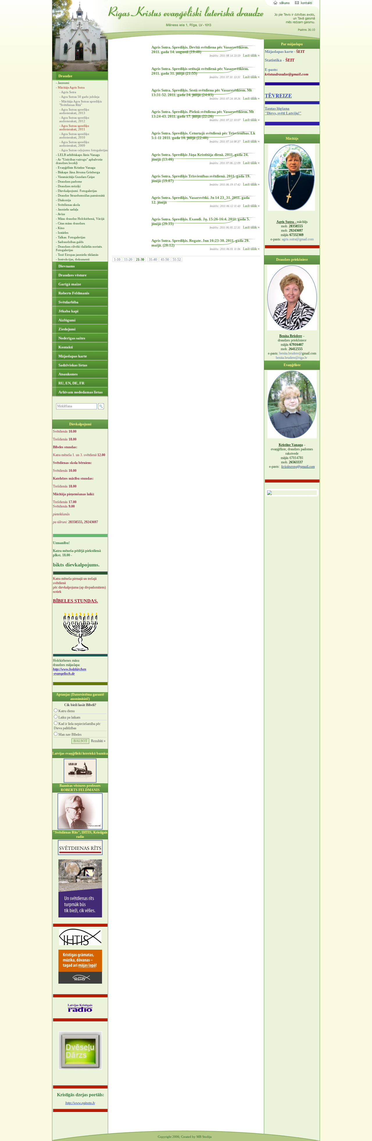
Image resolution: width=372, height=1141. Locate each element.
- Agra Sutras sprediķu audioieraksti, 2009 (74, 143)
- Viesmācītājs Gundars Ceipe (75, 177)
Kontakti (65, 347)
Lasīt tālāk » (251, 55)
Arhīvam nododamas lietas (80, 392)
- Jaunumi (62, 82)
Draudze (65, 76)
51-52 (177, 260)
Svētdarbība (68, 302)
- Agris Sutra (67, 92)
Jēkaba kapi (68, 311)
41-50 (165, 260)
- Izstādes (62, 232)
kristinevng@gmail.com (298, 467)
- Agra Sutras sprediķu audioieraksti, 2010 (74, 135)
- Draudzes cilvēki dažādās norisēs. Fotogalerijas (79, 248)
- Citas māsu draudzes (70, 223)
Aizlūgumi (67, 320)
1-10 (117, 260)
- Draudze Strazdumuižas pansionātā (80, 195)
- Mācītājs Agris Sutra (70, 87)
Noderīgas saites (71, 338)
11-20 (128, 260)
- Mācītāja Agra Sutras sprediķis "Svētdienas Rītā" (80, 103)
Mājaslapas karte (72, 356)
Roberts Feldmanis (73, 293)
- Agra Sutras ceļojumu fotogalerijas (83, 150)
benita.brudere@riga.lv (291, 358)
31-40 (153, 260)
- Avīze (60, 214)
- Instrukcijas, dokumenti (73, 259)
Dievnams (66, 266)
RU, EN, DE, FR (71, 383)
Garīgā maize (69, 284)
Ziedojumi (67, 329)
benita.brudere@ (290, 353)
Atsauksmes (68, 374)
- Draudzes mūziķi (68, 186)
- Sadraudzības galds (69, 242)
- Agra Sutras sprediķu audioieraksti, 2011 (74, 127)
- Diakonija (63, 200)
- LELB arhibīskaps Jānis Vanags (78, 154)
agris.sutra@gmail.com (298, 239)
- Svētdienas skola (68, 204)
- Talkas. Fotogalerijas (70, 237)
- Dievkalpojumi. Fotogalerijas (76, 190)
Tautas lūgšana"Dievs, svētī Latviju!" (283, 110)
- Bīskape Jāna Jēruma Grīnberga (78, 172)
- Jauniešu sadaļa (67, 209)
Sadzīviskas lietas (72, 365)
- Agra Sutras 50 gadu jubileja (79, 96)
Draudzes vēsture (72, 275)
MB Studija (204, 1136)
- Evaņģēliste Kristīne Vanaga (75, 167)
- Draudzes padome (69, 181)
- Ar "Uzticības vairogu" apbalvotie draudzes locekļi (79, 161)
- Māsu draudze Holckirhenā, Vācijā (80, 218)
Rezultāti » (98, 741)
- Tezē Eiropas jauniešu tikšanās (77, 254)
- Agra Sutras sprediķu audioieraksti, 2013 (74, 111)
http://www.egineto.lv (80, 1103)
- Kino (60, 228)
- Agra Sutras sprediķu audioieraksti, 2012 (74, 119)
